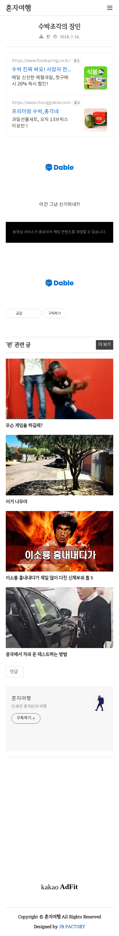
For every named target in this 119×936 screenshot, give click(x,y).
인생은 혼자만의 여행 (29, 706)
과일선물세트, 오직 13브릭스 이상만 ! (40, 123)
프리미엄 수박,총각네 (35, 112)
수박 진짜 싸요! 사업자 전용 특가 (42, 70)
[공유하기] (27, 313)
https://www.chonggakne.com (41, 103)
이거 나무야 (16, 502)
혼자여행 (21, 699)
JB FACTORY (72, 927)
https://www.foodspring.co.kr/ (41, 61)
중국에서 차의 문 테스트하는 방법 (36, 654)
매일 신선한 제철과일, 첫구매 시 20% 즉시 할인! (40, 81)
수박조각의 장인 (59, 26)
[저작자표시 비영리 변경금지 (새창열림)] (74, 313)
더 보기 (104, 344)
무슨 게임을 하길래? (24, 425)
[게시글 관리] (34, 313)
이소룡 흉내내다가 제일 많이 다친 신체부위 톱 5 (49, 578)
